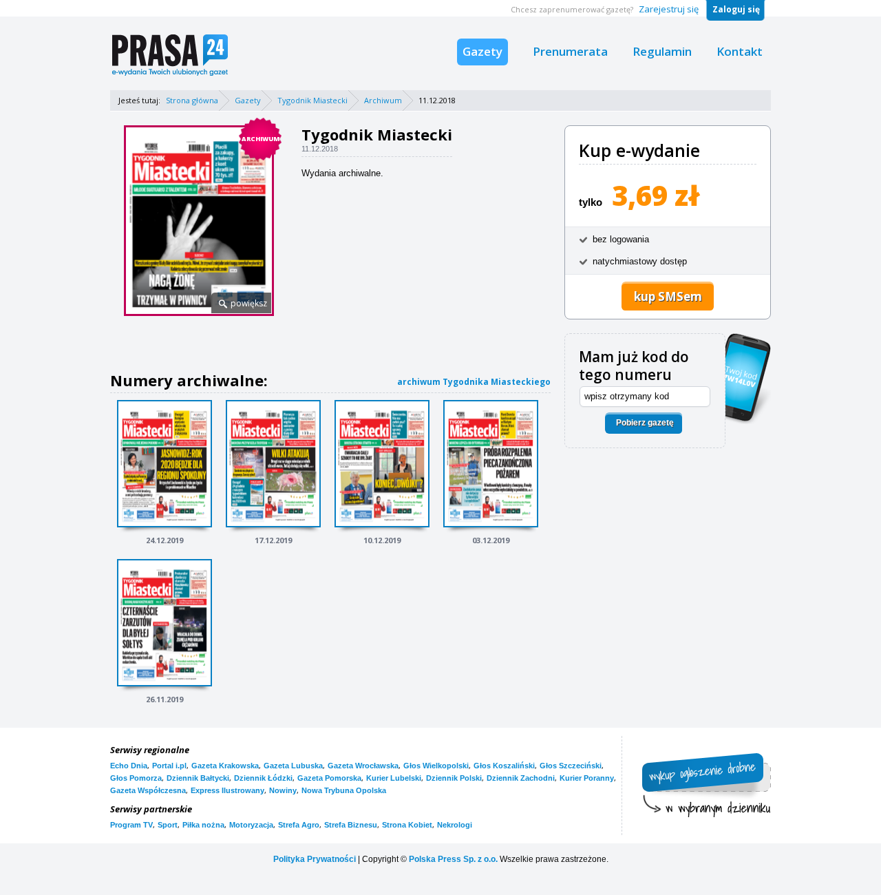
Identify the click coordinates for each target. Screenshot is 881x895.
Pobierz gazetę (645, 423)
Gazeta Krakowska (225, 765)
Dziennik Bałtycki (198, 778)
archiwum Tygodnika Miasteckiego (474, 382)
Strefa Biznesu (350, 825)
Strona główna (192, 100)
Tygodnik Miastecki (312, 100)
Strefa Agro (298, 825)
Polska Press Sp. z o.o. (453, 859)
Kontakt (740, 51)
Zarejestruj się (669, 9)
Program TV (131, 825)
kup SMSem (668, 296)
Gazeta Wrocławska (363, 765)
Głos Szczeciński (571, 765)
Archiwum (383, 100)
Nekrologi (454, 825)
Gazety (482, 51)
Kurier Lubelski (393, 778)
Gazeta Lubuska (293, 765)
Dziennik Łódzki (263, 778)
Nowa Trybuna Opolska (343, 790)
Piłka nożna (203, 825)
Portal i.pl (169, 765)
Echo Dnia (128, 765)
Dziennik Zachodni (521, 778)
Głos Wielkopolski (436, 765)
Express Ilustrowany (227, 790)
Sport (168, 825)
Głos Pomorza (136, 778)
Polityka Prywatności (314, 859)
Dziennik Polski (454, 778)
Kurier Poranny (587, 778)
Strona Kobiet (407, 825)
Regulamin (662, 51)
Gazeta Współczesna (148, 790)
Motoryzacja (251, 825)
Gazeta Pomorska (329, 778)
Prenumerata (570, 51)
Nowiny (283, 790)
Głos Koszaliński (504, 765)
